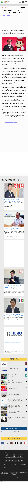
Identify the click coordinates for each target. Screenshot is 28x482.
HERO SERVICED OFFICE (12, 343)
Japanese (4, 469)
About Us (4, 464)
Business (8, 15)
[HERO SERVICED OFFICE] (14, 341)
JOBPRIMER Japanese (23, 472)
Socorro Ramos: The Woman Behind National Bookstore (16, 387)
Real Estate (9, 351)
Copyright (4, 467)
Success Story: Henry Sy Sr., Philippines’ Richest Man (14, 393)
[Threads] (21, 444)
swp (12, 351)
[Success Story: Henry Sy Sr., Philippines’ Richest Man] (4, 397)
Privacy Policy (13, 464)
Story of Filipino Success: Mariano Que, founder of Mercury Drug (16, 381)
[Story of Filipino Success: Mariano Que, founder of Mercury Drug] (4, 384)
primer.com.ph (13, 477)
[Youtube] (25, 443)
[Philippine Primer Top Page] (4, 3)
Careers (14, 467)
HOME (4, 15)
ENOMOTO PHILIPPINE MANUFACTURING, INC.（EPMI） (14, 406)
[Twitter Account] (7, 444)
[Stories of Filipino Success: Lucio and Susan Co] (4, 421)
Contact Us (23, 467)
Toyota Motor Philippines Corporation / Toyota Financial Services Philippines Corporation (15, 400)
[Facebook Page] (2, 443)
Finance (14, 322)
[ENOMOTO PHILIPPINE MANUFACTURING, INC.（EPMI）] (4, 409)
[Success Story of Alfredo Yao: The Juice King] (4, 378)
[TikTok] (16, 444)
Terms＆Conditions (23, 464)
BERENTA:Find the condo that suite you (4, 473)
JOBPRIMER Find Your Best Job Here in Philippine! (14, 473)
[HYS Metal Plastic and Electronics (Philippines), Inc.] (4, 415)
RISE (9, 362)
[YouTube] (21, 460)
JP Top (19, 2)
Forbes (15, 122)
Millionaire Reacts (9, 122)
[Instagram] (11, 443)
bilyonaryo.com (18, 53)
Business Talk (9, 236)
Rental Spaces (16, 351)
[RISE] (4, 366)
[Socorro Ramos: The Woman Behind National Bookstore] (4, 391)
